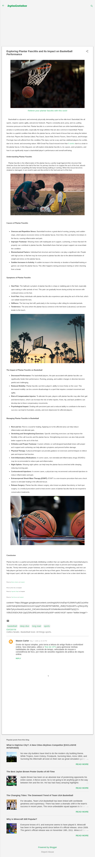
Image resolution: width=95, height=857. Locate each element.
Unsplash (22, 582)
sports (47, 626)
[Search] (91, 6)
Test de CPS (50, 647)
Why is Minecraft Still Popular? (21, 819)
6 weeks (71, 143)
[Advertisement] (47, 29)
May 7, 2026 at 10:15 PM (38, 641)
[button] (87, 51)
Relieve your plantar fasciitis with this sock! (47, 111)
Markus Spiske (14, 582)
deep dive (24, 626)
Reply (18, 658)
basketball (12, 626)
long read (36, 626)
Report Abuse (47, 852)
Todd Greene (14, 597)
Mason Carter (22, 641)
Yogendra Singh (15, 591)
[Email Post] (7, 621)
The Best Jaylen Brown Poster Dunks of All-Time (30, 771)
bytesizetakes (17, 6)
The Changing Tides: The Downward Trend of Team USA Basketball (39, 795)
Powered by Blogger (47, 847)
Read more (82, 764)
